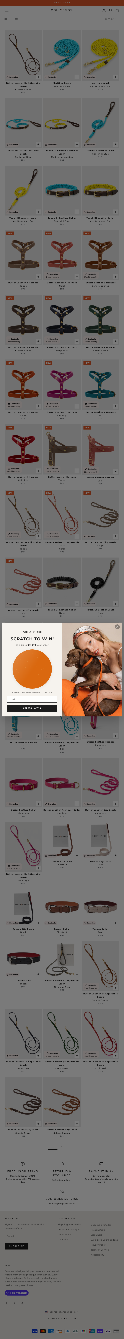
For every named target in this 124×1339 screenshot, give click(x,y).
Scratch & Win (32, 708)
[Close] (117, 626)
